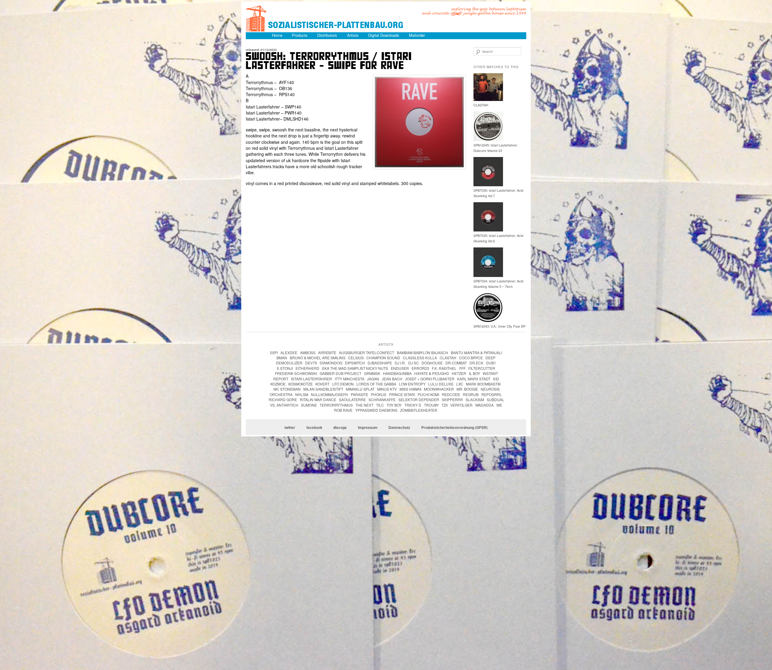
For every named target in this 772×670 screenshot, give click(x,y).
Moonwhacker (439, 389)
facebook (314, 427)
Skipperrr (452, 399)
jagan (373, 378)
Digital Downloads (383, 35)
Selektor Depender (418, 399)
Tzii (444, 404)
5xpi (274, 352)
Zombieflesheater (418, 410)
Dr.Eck (476, 362)
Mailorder (417, 35)
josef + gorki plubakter (429, 378)
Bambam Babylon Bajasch (422, 352)
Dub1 (491, 362)
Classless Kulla (420, 357)
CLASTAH (480, 104)
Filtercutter (481, 368)
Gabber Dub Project (340, 373)
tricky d (412, 404)
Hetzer (459, 373)
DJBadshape (380, 362)
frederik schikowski (296, 373)
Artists (353, 35)
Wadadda (484, 404)
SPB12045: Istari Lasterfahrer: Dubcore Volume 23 (495, 148)
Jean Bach (392, 378)
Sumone (309, 404)
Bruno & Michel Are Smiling (317, 357)
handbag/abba (397, 373)
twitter (289, 427)
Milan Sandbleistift (323, 389)
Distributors (327, 35)
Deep (490, 357)
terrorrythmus (336, 404)
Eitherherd (307, 368)
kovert (322, 383)
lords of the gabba (376, 383)
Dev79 (311, 362)
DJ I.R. (400, 362)
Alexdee (288, 352)
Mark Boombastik (483, 383)
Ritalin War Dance (318, 399)
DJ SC (413, 362)
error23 (420, 368)
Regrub (471, 394)
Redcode (451, 394)
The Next (364, 404)
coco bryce (471, 357)
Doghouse (432, 362)
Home (277, 35)
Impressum (368, 427)
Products (300, 35)
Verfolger (461, 404)
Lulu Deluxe (441, 383)
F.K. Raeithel (444, 368)
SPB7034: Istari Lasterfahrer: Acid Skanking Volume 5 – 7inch (498, 283)
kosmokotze (300, 383)
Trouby (431, 404)
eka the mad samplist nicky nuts (355, 368)
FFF (462, 368)
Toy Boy (394, 404)
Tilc (380, 404)
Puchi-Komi (428, 394)
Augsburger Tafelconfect (366, 352)
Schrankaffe (382, 399)
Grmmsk (372, 373)
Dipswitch (355, 362)
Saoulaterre (352, 399)
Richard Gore (283, 399)
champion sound (383, 357)
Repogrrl (491, 394)
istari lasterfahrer (311, 378)
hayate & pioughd (431, 373)
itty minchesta (349, 378)
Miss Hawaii (410, 389)
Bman (282, 357)
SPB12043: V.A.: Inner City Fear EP (499, 326)
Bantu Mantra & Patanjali (476, 352)
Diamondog (331, 362)
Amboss (307, 352)
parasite (359, 394)
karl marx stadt (473, 378)
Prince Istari (402, 394)
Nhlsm (301, 394)
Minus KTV (387, 389)
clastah (448, 357)
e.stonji (285, 368)
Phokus (378, 394)
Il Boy (474, 373)
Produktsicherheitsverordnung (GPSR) (454, 427)
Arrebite (327, 352)
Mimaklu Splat (360, 389)
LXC (459, 383)
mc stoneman (287, 389)
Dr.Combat (456, 362)
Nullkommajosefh (329, 394)
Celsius (356, 357)
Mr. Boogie (467, 389)
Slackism (475, 399)
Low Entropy (412, 383)
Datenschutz (399, 427)
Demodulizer (289, 362)
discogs (340, 427)
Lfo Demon (343, 383)
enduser (400, 368)
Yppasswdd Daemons (376, 410)
